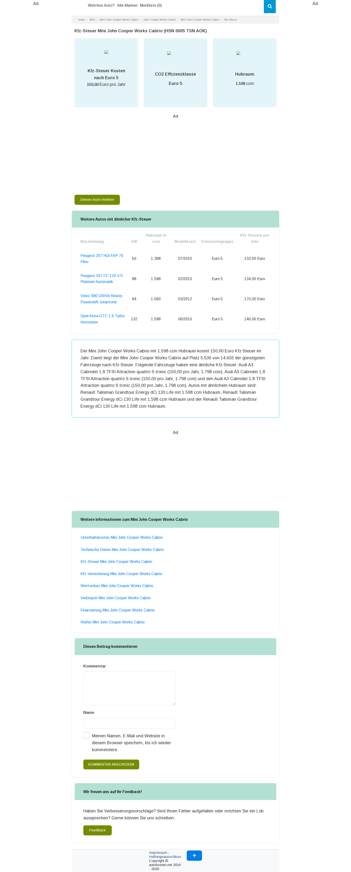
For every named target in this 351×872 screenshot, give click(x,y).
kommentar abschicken (111, 764)
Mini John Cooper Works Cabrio (119, 19)
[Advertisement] (36, 79)
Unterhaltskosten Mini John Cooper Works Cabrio (121, 537)
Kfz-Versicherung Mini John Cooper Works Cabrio (121, 574)
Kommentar (94, 666)
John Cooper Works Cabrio (159, 19)
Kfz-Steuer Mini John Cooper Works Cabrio (116, 562)
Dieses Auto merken (97, 199)
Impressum (158, 852)
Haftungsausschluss (165, 857)
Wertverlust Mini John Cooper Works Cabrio (116, 586)
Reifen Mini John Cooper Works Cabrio (112, 622)
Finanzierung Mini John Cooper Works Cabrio (117, 610)
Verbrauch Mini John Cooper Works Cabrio (115, 598)
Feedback (97, 830)
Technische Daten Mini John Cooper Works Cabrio (122, 550)
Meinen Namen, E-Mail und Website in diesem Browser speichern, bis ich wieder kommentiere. (131, 742)
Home (81, 19)
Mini (92, 19)
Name (88, 712)
